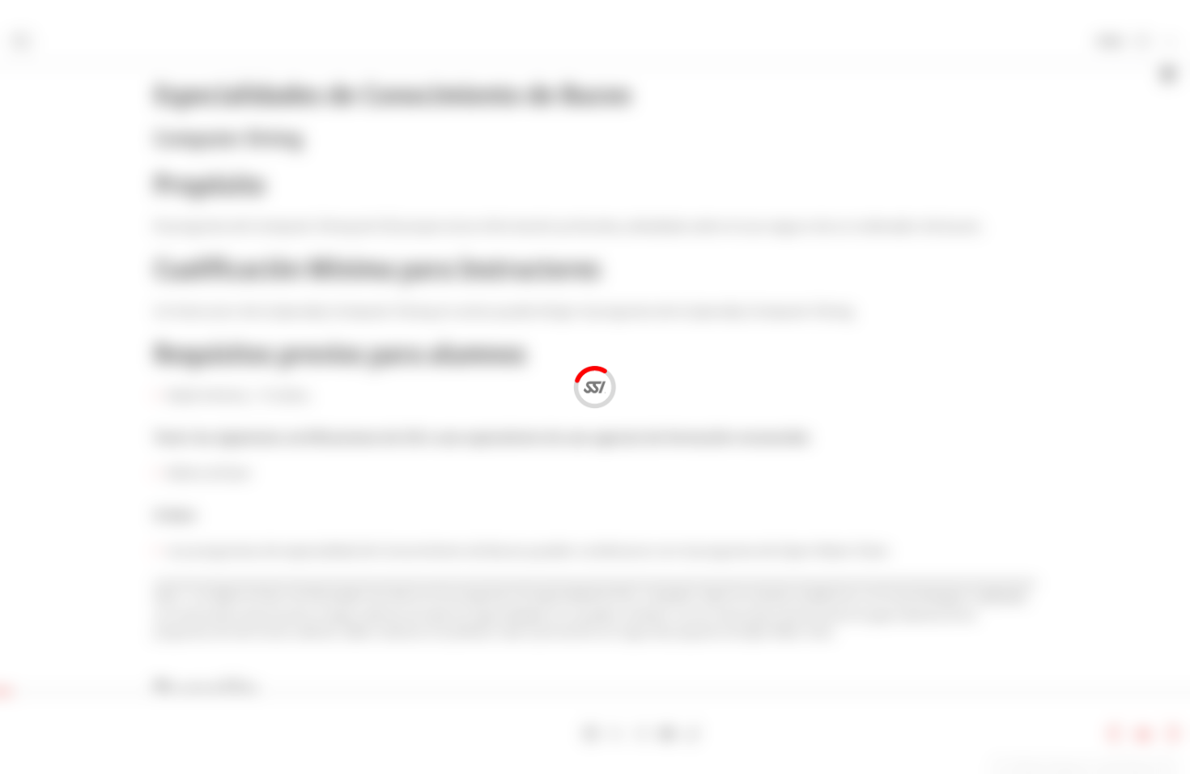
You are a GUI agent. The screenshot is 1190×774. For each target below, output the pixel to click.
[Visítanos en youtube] (667, 734)
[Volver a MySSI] (1142, 42)
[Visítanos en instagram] (641, 734)
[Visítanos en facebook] (590, 734)
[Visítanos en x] (616, 734)
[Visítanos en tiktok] (692, 734)
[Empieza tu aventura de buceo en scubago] (565, 734)
